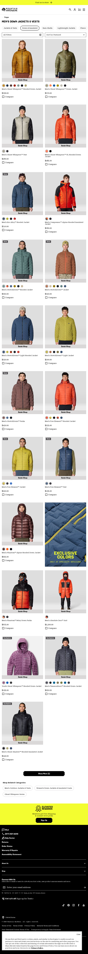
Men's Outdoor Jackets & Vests (18, 788)
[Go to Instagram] (73, 906)
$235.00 (48, 425)
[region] (42, 940)
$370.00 (48, 93)
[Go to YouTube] (83, 906)
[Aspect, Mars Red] (65, 392)
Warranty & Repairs (10, 850)
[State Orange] (65, 126)
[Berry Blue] (54, 85)
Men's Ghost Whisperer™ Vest (14, 155)
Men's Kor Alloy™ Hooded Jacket (15, 222)
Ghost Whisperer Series (15, 794)
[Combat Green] (25, 85)
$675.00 (5, 625)
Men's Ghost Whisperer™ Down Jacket (61, 89)
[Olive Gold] (22, 60)
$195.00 (48, 491)
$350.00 (5, 294)
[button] (84, 9)
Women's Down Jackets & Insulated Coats (54, 788)
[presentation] (70, 9)
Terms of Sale (18, 926)
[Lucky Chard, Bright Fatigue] (50, 417)
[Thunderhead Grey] (18, 85)
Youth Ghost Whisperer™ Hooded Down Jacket (21, 686)
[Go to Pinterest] (68, 906)
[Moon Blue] (11, 748)
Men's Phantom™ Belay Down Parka (17, 620)
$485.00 (48, 161)
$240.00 (5, 756)
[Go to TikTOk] (63, 906)
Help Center (10, 838)
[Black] (22, 85)
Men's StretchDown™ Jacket (57, 290)
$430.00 (5, 425)
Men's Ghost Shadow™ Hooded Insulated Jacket (22, 752)
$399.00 (5, 93)
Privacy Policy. (37, 948)
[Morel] (7, 286)
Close (78, 934)
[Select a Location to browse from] (3, 917)
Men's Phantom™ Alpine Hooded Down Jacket (21, 553)
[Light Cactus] (61, 682)
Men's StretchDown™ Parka (13, 421)
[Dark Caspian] (54, 682)
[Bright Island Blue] (7, 682)
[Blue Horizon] (65, 682)
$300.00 (48, 360)
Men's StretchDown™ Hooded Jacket (17, 290)
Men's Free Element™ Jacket (13, 487)
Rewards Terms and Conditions (48, 926)
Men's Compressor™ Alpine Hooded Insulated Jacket (64, 223)
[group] (44, 815)
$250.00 (48, 690)
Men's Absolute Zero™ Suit (56, 620)
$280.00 (5, 159)
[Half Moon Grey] (61, 85)
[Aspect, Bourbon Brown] (50, 85)
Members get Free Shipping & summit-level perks (44, 815)
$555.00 (5, 557)
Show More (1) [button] (44, 774)
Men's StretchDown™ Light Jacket (59, 355)
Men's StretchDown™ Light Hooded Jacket (20, 355)
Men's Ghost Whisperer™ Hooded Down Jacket (21, 89)
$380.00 (48, 228)
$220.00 (5, 491)
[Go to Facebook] (78, 906)
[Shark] (50, 682)
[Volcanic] (65, 657)
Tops (6, 17)
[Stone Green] (57, 682)
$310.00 (5, 226)
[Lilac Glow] (22, 657)
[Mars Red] (14, 85)
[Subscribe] (84, 887)
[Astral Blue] (7, 85)
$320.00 (48, 294)
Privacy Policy (40, 892)
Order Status (7, 846)
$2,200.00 (49, 625)
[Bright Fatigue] (57, 85)
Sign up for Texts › (18, 899)
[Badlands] (22, 286)
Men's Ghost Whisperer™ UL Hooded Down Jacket (63, 155)
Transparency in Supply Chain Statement (46, 929)
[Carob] (11, 85)
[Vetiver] (14, 286)
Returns (5, 842)
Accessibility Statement (11, 854)
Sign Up (44, 820)
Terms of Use (28, 892)
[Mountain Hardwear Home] (9, 9)
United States (10, 917)
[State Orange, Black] (65, 193)
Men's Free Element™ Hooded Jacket (60, 421)
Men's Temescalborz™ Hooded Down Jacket (63, 686)
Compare (9, 97)
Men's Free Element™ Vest (55, 487)
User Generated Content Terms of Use (15, 929)
